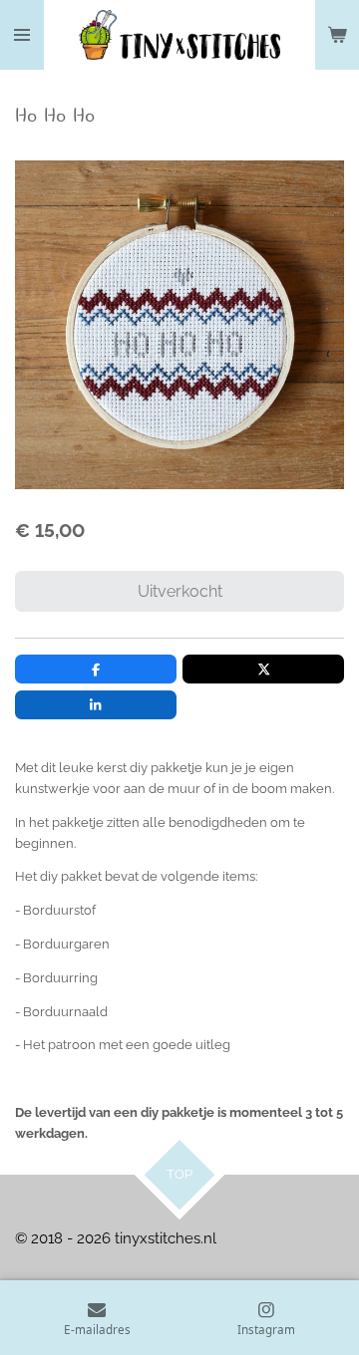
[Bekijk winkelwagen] (337, 35)
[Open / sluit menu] (22, 35)
